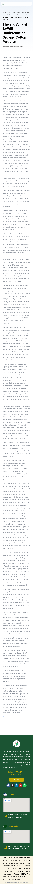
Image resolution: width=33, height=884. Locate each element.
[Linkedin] (16, 785)
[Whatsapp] (25, 785)
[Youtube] (20, 785)
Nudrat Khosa (6, 46)
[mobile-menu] (30, 4)
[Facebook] (8, 785)
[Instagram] (12, 785)
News (21, 46)
